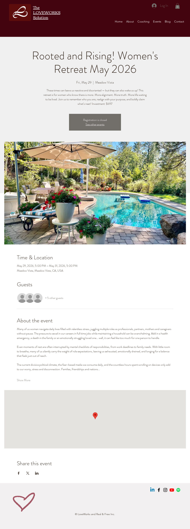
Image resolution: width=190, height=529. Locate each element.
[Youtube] (171, 490)
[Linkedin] (152, 490)
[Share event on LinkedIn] (37, 473)
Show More (23, 380)
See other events (95, 124)
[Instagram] (165, 490)
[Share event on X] (28, 473)
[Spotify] (178, 490)
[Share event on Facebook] (18, 473)
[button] (177, 6)
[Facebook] (158, 490)
